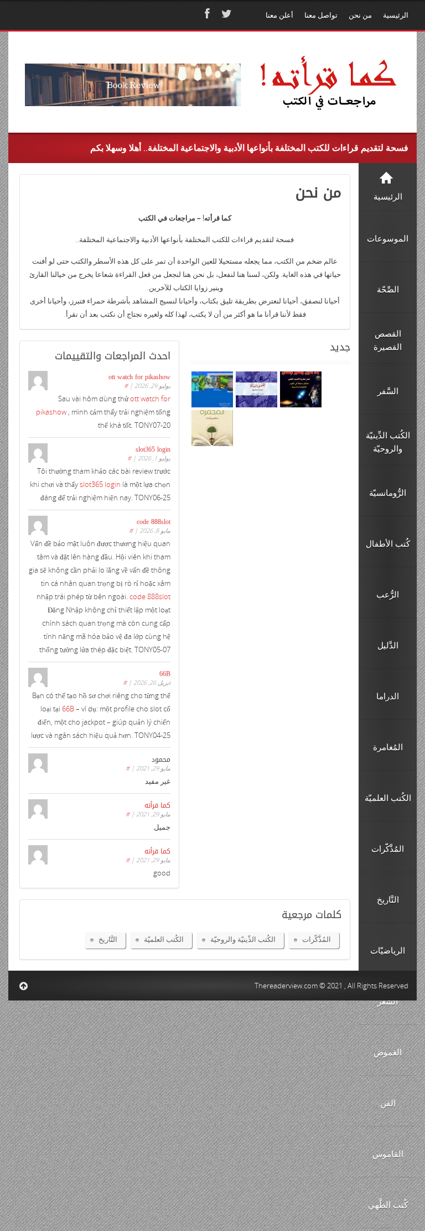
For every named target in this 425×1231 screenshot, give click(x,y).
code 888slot (153, 522)
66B (164, 674)
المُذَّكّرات (316, 939)
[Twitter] (225, 13)
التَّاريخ (108, 939)
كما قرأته (157, 805)
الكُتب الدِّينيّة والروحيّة (243, 939)
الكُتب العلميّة (164, 939)
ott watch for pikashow (139, 377)
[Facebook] (206, 13)
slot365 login (153, 449)
